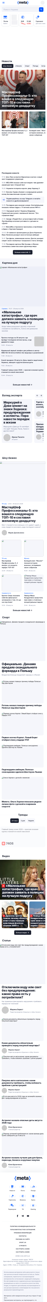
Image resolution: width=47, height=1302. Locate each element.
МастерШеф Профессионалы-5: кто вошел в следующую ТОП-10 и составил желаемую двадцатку (20, 514)
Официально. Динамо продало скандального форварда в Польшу (19, 667)
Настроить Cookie (23, 1249)
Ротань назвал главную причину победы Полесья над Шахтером (22, 706)
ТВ (23, 1209)
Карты (33, 1200)
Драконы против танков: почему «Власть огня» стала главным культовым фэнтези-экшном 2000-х (15, 914)
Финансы (23, 1200)
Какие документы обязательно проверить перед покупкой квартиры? (21, 1044)
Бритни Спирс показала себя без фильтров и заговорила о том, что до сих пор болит (11, 598)
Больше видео (21, 932)
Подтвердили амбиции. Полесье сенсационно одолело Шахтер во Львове (22, 770)
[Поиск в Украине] (41, 9)
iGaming (33, 1209)
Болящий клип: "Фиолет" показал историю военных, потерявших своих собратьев (33, 564)
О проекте (22, 1245)
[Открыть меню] (3, 2)
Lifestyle (18, 66)
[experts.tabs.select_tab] (37, 395)
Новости (12, 1190)
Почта (23, 1190)
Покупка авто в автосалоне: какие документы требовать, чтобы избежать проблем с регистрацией (21, 1082)
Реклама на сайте (23, 1239)
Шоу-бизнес (7, 66)
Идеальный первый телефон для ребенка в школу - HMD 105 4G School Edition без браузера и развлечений (22, 352)
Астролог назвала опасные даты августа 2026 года (22, 1121)
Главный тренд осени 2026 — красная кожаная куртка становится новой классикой (22, 371)
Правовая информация (22, 1233)
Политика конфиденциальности (22, 1226)
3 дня (23, 821)
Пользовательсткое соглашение (22, 1229)
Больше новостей (21, 385)
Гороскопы (12, 1200)
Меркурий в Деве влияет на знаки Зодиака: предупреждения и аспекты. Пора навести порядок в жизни (16, 412)
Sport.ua (22, 1242)
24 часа (14, 821)
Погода (35, 66)
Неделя (31, 821)
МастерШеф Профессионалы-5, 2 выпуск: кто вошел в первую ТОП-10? (14, 133)
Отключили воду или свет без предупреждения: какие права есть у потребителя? (22, 992)
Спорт (27, 66)
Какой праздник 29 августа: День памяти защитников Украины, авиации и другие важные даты (22, 361)
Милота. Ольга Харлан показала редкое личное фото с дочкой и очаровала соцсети (21, 804)
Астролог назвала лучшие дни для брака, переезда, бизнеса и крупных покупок (22, 1158)
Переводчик (12, 1209)
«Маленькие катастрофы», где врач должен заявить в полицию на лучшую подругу (23, 317)
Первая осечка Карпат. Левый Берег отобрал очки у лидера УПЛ (20, 738)
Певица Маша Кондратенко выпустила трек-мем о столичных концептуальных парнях (33, 598)
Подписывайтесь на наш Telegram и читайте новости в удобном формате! (23, 200)
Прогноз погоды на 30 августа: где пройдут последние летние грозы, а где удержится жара (16, 340)
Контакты (22, 1236)
